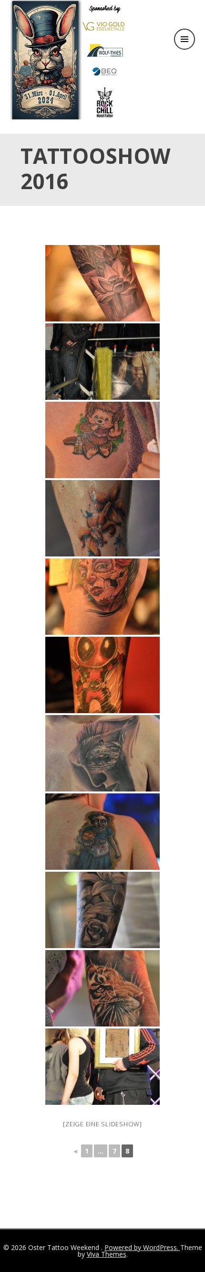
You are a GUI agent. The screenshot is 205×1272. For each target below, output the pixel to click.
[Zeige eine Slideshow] (102, 1124)
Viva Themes (106, 1254)
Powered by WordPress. (142, 1247)
